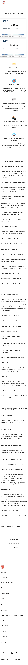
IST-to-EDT (4, 631)
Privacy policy (5, 593)
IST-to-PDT (4, 636)
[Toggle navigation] (24, 2)
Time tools (4, 610)
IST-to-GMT (4, 626)
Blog (2, 598)
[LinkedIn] (3, 653)
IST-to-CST (4, 620)
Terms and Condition (7, 582)
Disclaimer (4, 588)
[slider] (11, 35)
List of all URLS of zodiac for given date (12, 615)
